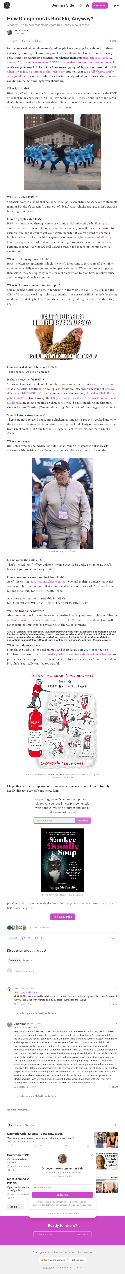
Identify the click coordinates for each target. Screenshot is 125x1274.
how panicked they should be (62, 53)
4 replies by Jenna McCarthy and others (36, 1013)
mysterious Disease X (97, 58)
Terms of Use (77, 1201)
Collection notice (84, 1252)
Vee (16, 988)
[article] (62, 1140)
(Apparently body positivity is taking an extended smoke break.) (40, 1137)
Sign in (116, 5)
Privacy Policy (85, 1204)
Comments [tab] (14, 960)
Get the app (77, 1259)
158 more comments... (18, 1109)
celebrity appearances (21, 107)
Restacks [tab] (27, 960)
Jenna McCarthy (22, 31)
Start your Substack (54, 1259)
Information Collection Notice (61, 1204)
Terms (71, 1252)
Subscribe (99, 5)
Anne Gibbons (57, 774)
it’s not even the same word (94, 640)
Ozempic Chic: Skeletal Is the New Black (35, 1133)
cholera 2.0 (14, 62)
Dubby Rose (20, 1023)
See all (13, 1206)
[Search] (81, 5)
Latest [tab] (18, 1125)
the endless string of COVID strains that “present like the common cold (69, 62)
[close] (91, 1155)
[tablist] (20, 960)
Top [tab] (10, 1125)
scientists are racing (101, 384)
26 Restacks (44, 927)
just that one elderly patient (49, 581)
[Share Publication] (87, 5)
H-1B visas (79, 98)
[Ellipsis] (116, 988)
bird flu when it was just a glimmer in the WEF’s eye (62, 69)
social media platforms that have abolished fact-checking (75, 654)
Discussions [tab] (30, 1125)
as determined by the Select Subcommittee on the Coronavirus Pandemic (54, 620)
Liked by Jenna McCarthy (27, 992)
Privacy (62, 1252)
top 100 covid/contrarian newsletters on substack (84, 903)
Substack (47, 1267)
